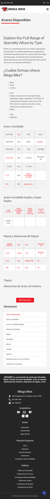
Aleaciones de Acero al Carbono (18, 359)
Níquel (8, 334)
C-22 (7, 261)
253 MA (40, 142)
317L (7, 175)
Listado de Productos (14, 364)
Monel (8, 344)
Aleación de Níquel (13, 329)
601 (18, 267)
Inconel (9, 354)
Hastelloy (9, 339)
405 (18, 245)
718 (26, 253)
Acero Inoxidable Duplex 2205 (18, 211)
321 (7, 184)
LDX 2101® (8, 211)
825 (26, 267)
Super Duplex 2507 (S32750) (29, 211)
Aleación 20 (28, 184)
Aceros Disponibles (13, 314)
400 (7, 267)
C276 (8, 253)
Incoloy (9, 349)
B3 (38, 267)
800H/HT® (29, 261)
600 (18, 261)
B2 (38, 261)
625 (26, 245)
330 (18, 134)
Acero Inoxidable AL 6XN (28, 175)
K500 (19, 253)
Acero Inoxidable (12, 319)
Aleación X (41, 253)
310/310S (9, 158)
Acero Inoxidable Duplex (15, 324)
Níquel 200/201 (9, 244)
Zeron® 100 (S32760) (40, 211)
